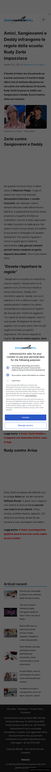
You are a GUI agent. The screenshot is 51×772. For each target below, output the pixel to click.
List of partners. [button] (31, 395)
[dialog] (26, 386)
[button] (25, 381)
